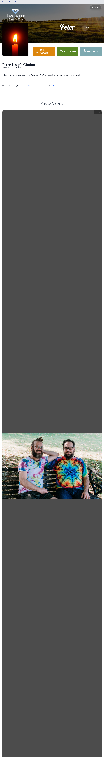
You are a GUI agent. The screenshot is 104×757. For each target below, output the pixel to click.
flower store (57, 85)
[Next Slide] (97, 465)
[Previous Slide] (6, 465)
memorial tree (27, 85)
